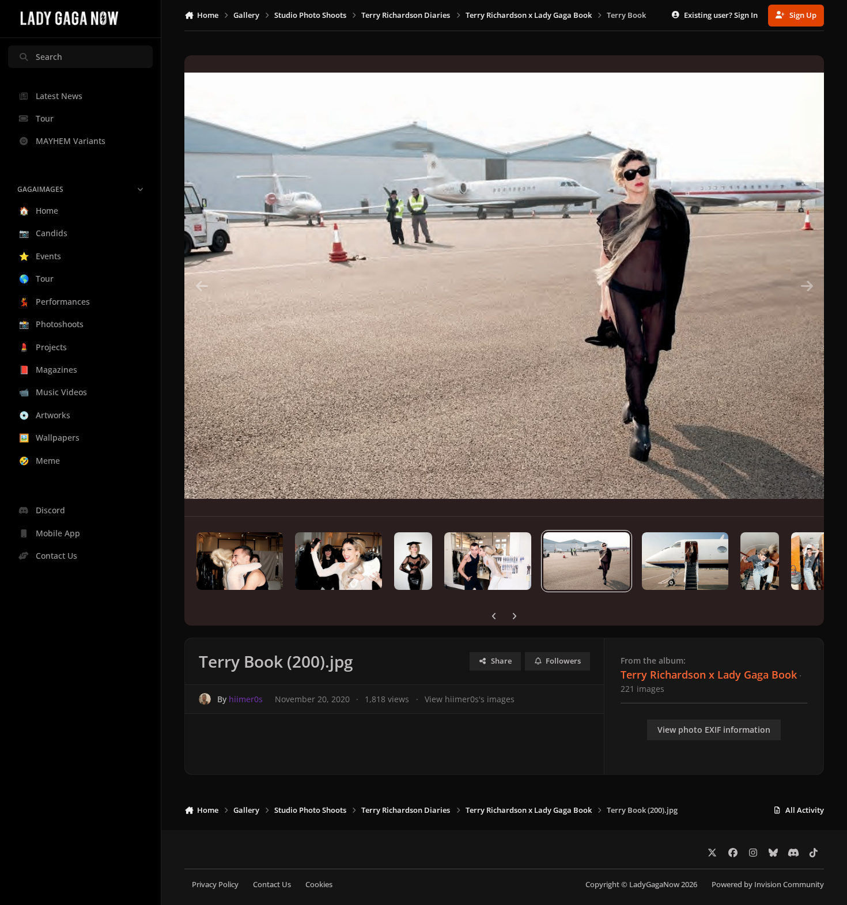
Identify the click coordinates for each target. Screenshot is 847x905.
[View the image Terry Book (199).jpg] (685, 561)
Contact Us (272, 884)
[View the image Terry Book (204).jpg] (239, 561)
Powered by (768, 884)
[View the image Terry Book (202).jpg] (413, 561)
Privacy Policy (215, 884)
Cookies (318, 884)
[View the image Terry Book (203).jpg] (338, 561)
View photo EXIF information (713, 729)
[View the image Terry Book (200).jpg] (586, 561)
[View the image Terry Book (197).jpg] (810, 561)
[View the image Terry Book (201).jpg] (487, 561)
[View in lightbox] (504, 285)
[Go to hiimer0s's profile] (205, 699)
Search (49, 56)
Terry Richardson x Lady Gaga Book (709, 674)
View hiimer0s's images (470, 699)
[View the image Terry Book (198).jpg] (759, 561)
